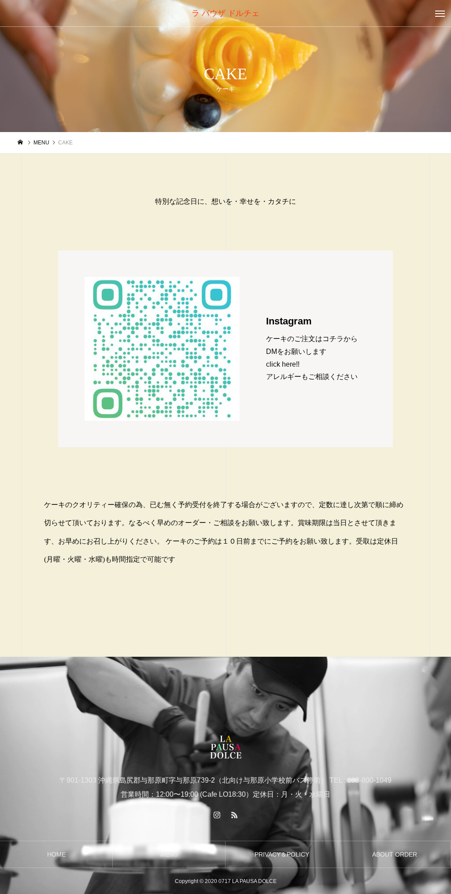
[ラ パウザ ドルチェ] (225, 748)
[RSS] (234, 814)
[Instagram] (216, 814)
